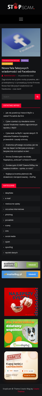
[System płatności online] (21, 301)
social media (7, 64)
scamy (7, 225)
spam (7, 241)
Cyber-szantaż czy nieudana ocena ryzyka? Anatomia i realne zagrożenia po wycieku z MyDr (20, 124)
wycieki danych (11, 252)
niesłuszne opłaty (12, 204)
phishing (25, 60)
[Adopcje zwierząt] (21, 333)
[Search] (37, 97)
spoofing (9, 247)
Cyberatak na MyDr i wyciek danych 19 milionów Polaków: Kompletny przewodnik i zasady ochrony (20, 136)
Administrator (10, 75)
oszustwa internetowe (11, 60)
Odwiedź (32, 265)
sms (7, 231)
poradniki (9, 220)
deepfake (9, 193)
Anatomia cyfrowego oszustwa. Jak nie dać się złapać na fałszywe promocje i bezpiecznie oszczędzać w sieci (20, 148)
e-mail (7, 198)
